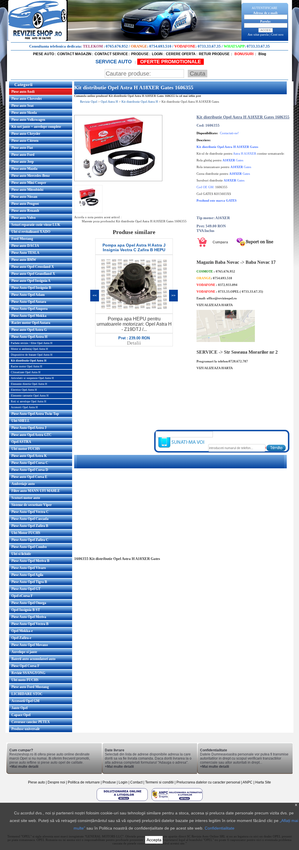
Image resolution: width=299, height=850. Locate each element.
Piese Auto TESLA (25, 253)
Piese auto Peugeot (25, 204)
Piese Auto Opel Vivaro (28, 568)
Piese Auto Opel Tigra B (29, 582)
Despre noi (57, 782)
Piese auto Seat (22, 106)
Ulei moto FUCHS (25, 680)
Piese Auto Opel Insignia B (31, 288)
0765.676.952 (117, 46)
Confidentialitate (219, 828)
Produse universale (25, 729)
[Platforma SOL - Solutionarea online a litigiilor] (122, 801)
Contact (136, 782)
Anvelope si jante (24, 652)
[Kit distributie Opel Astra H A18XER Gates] (118, 180)
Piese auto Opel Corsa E (29, 477)
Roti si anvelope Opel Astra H (28, 401)
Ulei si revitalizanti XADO (30, 232)
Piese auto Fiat (22, 148)
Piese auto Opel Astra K (29, 456)
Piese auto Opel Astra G (29, 330)
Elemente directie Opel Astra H (29, 383)
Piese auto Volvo (23, 218)
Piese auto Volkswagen (28, 120)
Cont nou (277, 34)
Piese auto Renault (25, 211)
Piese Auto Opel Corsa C (29, 463)
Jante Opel (19, 708)
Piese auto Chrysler (25, 134)
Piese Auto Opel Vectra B (29, 624)
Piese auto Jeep (22, 162)
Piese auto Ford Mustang (30, 687)
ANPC (248, 782)
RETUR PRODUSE (214, 54)
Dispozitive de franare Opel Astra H (31, 354)
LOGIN (157, 54)
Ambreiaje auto (23, 484)
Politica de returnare (84, 782)
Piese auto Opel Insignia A (31, 281)
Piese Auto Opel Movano (29, 645)
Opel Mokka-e (22, 631)
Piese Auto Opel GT (26, 589)
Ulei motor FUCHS (25, 449)
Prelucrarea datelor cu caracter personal (208, 782)
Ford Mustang (22, 239)
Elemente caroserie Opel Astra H (29, 395)
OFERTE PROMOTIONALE (170, 61)
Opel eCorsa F (22, 596)
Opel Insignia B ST (25, 610)
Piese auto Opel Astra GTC (31, 435)
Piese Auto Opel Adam (28, 295)
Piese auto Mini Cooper (28, 183)
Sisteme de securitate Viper (31, 505)
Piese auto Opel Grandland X (33, 274)
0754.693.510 (160, 46)
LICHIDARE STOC (27, 694)
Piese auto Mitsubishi (27, 190)
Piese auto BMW (23, 260)
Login (123, 782)
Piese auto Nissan (24, 197)
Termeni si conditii (159, 782)
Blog (262, 54)
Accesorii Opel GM (25, 701)
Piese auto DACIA (25, 246)
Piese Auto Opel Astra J (28, 428)
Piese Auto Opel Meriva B (30, 561)
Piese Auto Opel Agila (27, 575)
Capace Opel (20, 715)
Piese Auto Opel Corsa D (29, 470)
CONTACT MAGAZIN (74, 54)
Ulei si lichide (21, 554)
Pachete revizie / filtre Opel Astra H (31, 343)
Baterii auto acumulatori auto (33, 659)
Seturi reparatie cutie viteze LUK (35, 225)
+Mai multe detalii (23, 767)
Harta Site (263, 782)
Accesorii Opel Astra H (24, 407)
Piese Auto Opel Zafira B (29, 526)
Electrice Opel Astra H (24, 389)
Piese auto (36, 782)
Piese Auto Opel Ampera (29, 309)
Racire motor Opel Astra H (26, 366)
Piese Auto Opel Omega (28, 603)
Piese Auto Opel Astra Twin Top (35, 414)
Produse (109, 782)
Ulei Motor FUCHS (25, 533)
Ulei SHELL (20, 421)
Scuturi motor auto (25, 498)
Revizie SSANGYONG (28, 673)
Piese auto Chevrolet (26, 99)
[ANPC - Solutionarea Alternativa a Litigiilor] (177, 801)
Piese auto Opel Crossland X (32, 267)
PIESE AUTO (43, 54)
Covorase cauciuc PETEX (30, 722)
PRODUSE (140, 54)
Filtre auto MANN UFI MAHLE (35, 491)
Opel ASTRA (21, 442)
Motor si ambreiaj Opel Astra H (29, 348)
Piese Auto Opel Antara (28, 302)
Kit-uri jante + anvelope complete (36, 127)
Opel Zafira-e (21, 638)
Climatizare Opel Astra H (25, 372)
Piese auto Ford (22, 155)
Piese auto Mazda (24, 169)
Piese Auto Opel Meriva (28, 617)
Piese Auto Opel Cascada (29, 519)
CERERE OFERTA (181, 54)
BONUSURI (243, 54)
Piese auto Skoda (24, 113)
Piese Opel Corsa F (25, 666)
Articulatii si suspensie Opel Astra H (32, 378)
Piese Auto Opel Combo (29, 547)
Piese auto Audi (22, 92)
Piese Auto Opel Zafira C (29, 540)
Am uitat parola (258, 34)
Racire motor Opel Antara (30, 323)
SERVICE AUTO (114, 61)
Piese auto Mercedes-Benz (30, 176)
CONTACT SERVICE (111, 54)
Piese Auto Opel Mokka (28, 316)
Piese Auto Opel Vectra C (30, 512)
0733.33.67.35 (209, 46)
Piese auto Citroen (25, 141)
